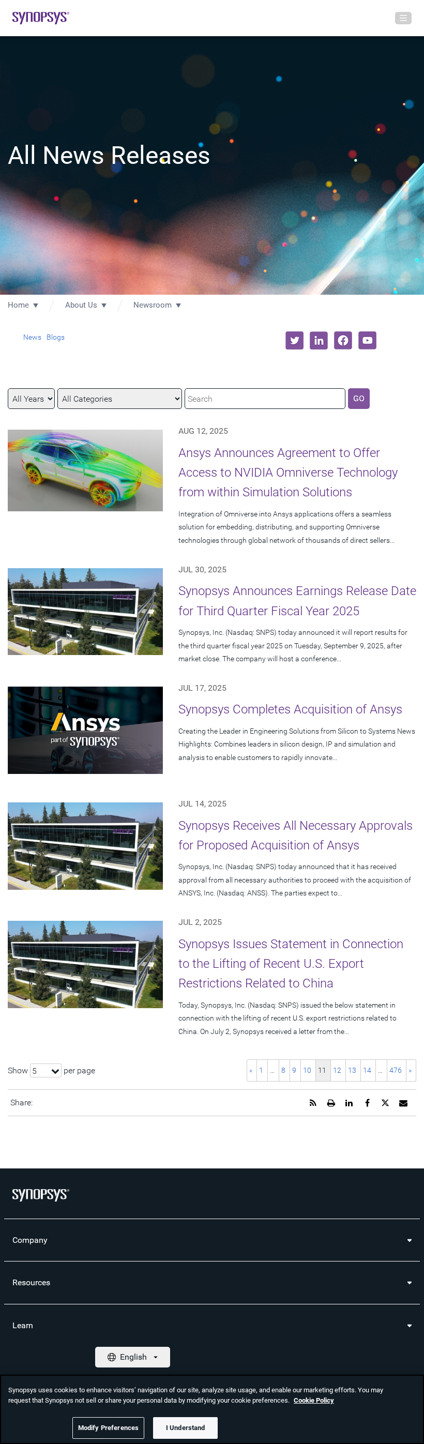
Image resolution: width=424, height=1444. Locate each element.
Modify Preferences (108, 1428)
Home (18, 305)
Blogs (56, 337)
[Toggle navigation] (403, 18)
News (32, 337)
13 (352, 1070)
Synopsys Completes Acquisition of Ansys (290, 709)
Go (359, 398)
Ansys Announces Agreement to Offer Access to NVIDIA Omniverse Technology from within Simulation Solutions (288, 473)
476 (395, 1070)
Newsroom (152, 305)
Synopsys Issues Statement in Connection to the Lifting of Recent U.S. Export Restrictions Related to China (290, 964)
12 (337, 1070)
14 (367, 1070)
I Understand (185, 1428)
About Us (81, 305)
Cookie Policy (314, 1400)
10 (307, 1070)
